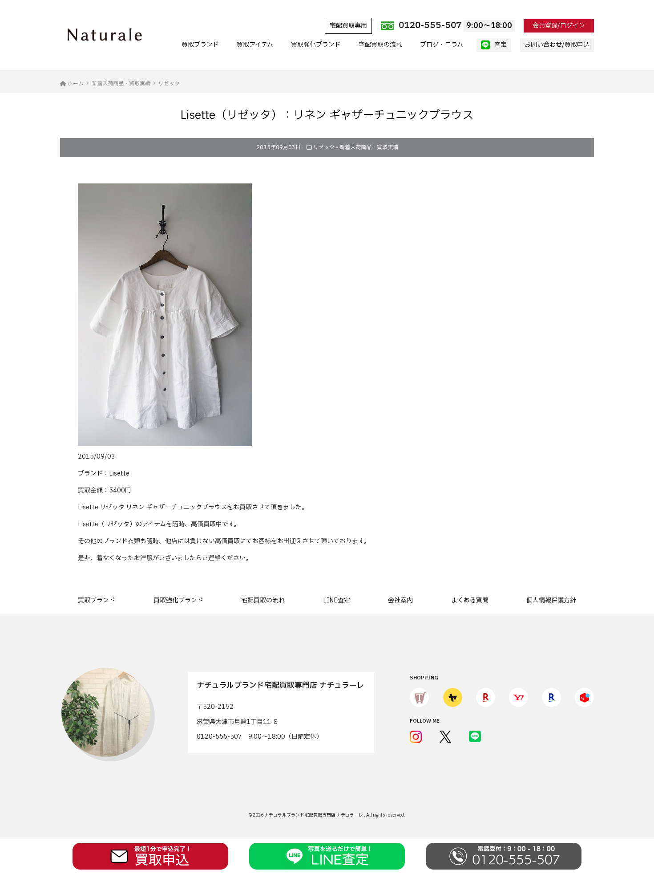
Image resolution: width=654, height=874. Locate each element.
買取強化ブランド (316, 44)
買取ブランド (200, 44)
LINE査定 (336, 600)
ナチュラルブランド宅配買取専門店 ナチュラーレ (314, 815)
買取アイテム (255, 44)
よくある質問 (469, 600)
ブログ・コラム (441, 44)
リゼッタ (324, 147)
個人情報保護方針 (551, 600)
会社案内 (400, 600)
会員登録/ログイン (559, 25)
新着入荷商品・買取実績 (368, 147)
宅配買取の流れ (380, 44)
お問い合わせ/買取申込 (557, 44)
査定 (500, 44)
